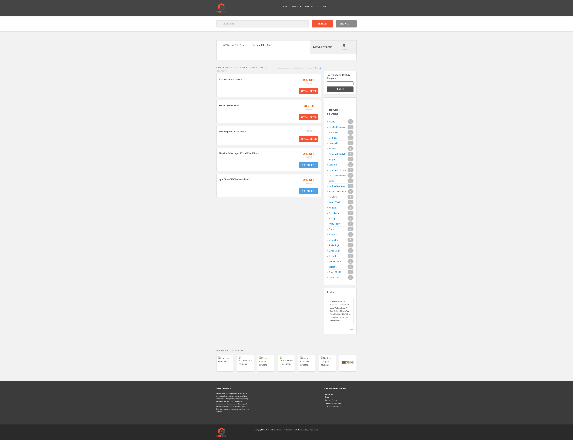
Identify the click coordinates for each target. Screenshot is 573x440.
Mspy (331, 181)
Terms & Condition (333, 403)
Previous (211, 363)
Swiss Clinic (334, 250)
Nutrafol (332, 207)
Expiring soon (297, 68)
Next (362, 363)
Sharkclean (334, 240)
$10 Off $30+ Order (229, 105)
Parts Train (334, 213)
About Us (296, 7)
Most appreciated (283, 68)
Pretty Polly (334, 224)
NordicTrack (335, 202)
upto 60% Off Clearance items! (234, 179)
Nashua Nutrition (337, 186)
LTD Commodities (337, 175)
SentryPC (333, 234)
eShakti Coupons (337, 127)
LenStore (333, 164)
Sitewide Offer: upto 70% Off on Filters (239, 153)
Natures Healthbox (337, 191)
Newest (318, 68)
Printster (332, 229)
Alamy (332, 121)
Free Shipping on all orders (232, 131)
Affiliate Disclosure (315, 7)
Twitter (342, 429)
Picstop (332, 218)
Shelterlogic (334, 245)
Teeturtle (333, 256)
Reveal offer (309, 91)
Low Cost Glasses (337, 170)
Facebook (354, 429)
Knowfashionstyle (337, 154)
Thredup (333, 267)
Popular (309, 68)
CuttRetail (298, 430)
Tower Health (335, 272)
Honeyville (334, 143)
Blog (327, 397)
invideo (332, 148)
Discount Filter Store (248, 67)
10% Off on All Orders (230, 79)
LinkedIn (348, 429)
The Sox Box (335, 261)
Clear (305, 24)
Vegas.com (334, 277)
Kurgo (332, 159)
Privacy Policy (331, 400)
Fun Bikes (333, 132)
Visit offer (308, 165)
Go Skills (333, 138)
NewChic (333, 197)
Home (285, 7)
